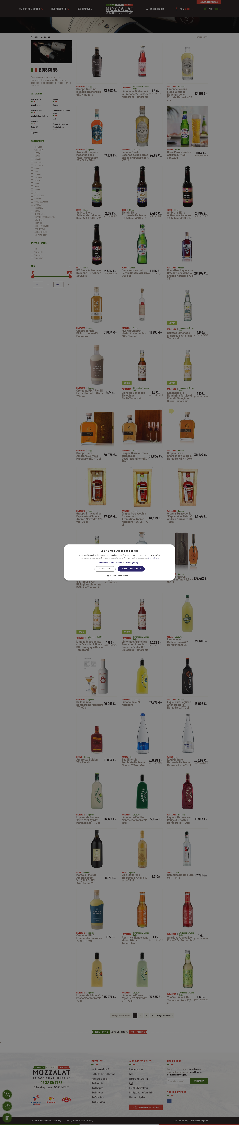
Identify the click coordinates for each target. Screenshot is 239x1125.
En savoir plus (153, 558)
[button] (119, 562)
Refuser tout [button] (104, 569)
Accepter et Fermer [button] (131, 569)
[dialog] (119, 562)
